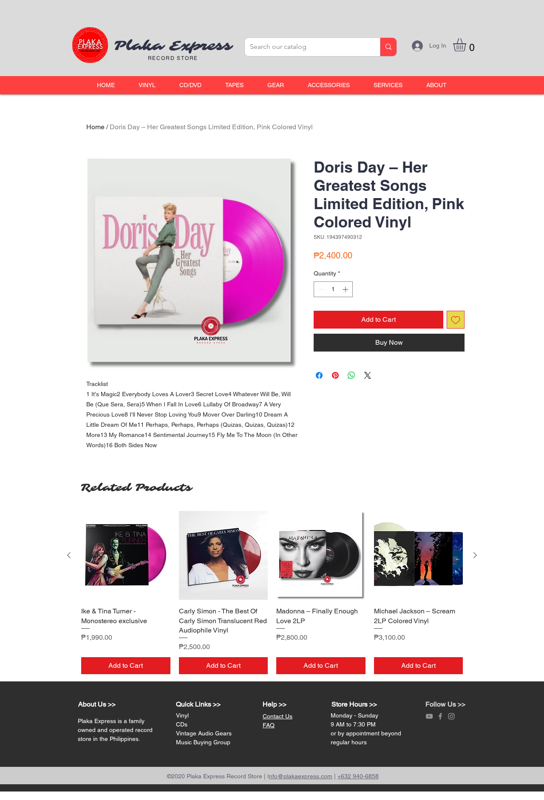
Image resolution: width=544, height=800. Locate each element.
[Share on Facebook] (319, 375)
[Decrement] (320, 289)
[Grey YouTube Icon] (429, 716)
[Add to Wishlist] (456, 320)
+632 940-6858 (358, 776)
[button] (147, 85)
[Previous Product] (69, 555)
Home (95, 127)
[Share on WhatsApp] (351, 375)
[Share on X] (368, 375)
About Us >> (97, 704)
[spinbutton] (333, 289)
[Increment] (346, 289)
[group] (272, 593)
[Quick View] (125, 555)
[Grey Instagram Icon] (451, 716)
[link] (467, 44)
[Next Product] (475, 555)
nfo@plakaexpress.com (300, 776)
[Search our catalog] (388, 47)
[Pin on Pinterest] (335, 375)
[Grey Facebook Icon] (440, 716)
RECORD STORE (173, 58)
